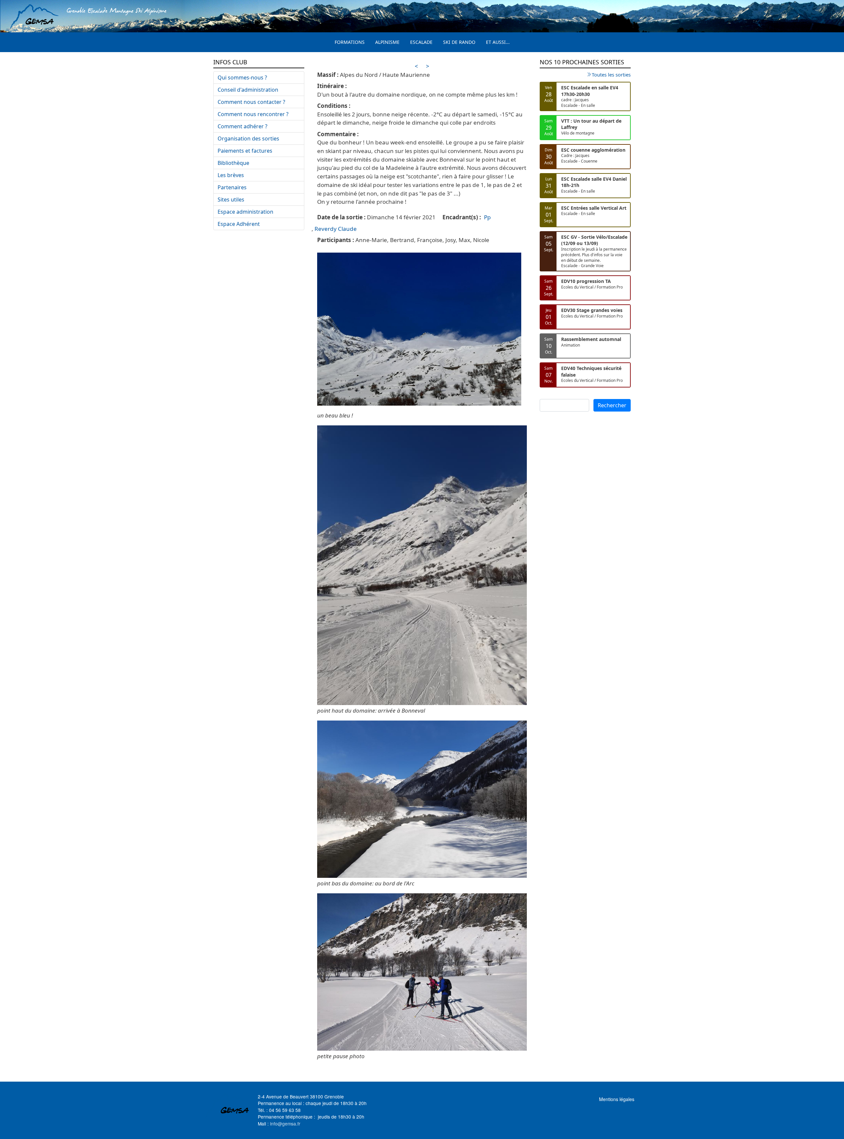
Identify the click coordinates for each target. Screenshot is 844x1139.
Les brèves (231, 175)
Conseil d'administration (248, 89)
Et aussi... (498, 42)
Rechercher (612, 405)
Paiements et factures (245, 150)
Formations (350, 42)
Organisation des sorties (248, 138)
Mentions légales (616, 1099)
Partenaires (232, 187)
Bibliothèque (233, 163)
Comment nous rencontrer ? (253, 114)
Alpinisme (387, 42)
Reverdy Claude (336, 228)
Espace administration (245, 211)
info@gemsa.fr (285, 1123)
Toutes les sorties (611, 74)
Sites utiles (231, 199)
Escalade (421, 42)
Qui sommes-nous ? (242, 77)
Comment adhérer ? (242, 126)
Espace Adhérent (239, 224)
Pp (487, 217)
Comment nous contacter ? (251, 102)
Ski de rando (459, 42)
